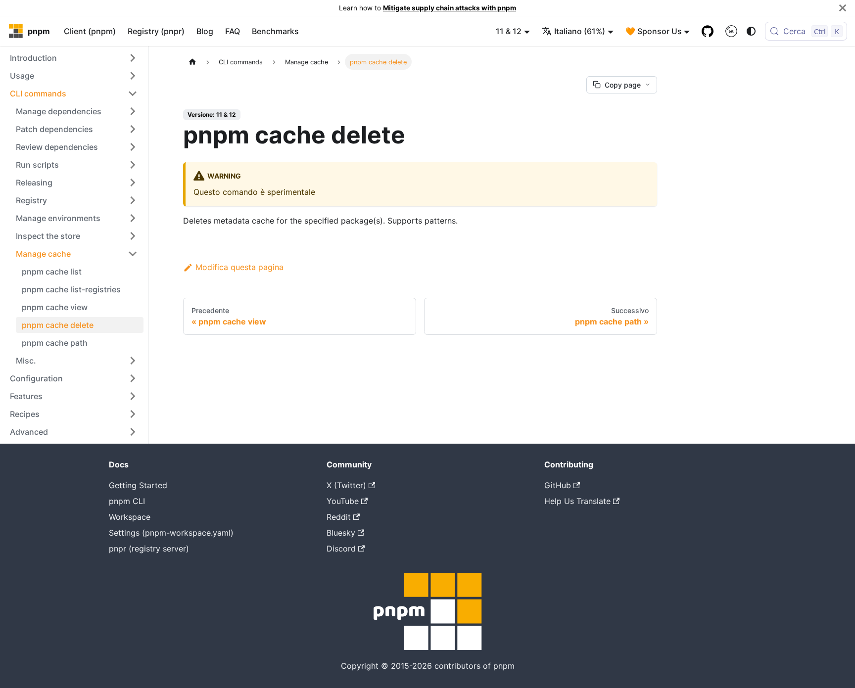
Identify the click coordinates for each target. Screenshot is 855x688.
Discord (341, 548)
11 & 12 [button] (509, 31)
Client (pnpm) (90, 31)
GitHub (557, 485)
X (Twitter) (346, 485)
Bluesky (341, 533)
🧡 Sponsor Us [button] (653, 31)
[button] (73, 58)
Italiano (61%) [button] (579, 31)
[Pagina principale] (192, 61)
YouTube (343, 501)
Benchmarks (275, 31)
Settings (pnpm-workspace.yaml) (171, 533)
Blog (204, 31)
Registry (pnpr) (156, 31)
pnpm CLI (127, 501)
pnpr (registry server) (149, 548)
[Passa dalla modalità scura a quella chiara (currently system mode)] (751, 31)
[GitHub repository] (707, 31)
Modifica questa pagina (239, 267)
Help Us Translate (577, 501)
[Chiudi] (842, 8)
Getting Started (138, 485)
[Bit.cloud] (731, 31)
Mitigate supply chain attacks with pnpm (449, 8)
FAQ (232, 31)
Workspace (129, 517)
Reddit (339, 517)
